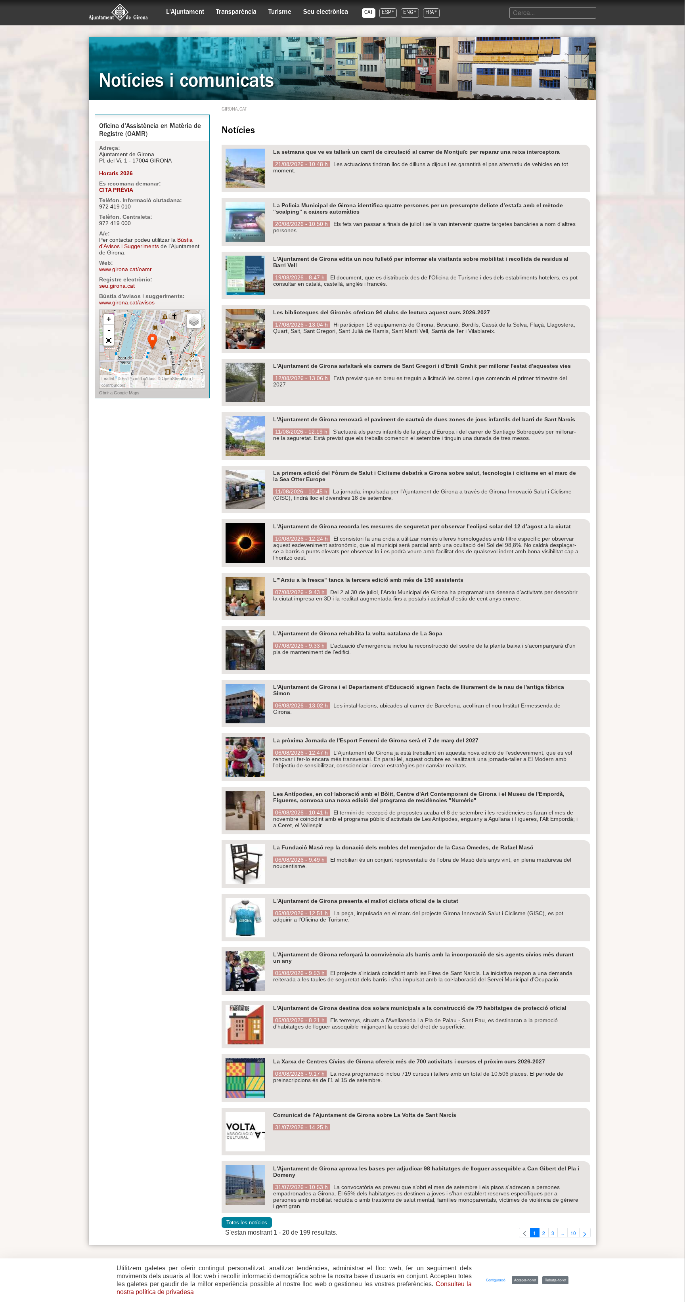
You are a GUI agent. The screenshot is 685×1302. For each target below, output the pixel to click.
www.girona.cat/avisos (127, 302)
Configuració (495, 1279)
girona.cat (234, 109)
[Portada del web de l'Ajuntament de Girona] (118, 12)
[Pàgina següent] (585, 1232)
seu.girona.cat (117, 286)
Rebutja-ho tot (555, 1279)
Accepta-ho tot (525, 1279)
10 (575, 1233)
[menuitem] (185, 10)
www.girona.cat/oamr (125, 269)
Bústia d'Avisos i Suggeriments (146, 243)
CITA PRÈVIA (116, 190)
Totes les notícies (246, 1223)
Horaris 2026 (116, 173)
